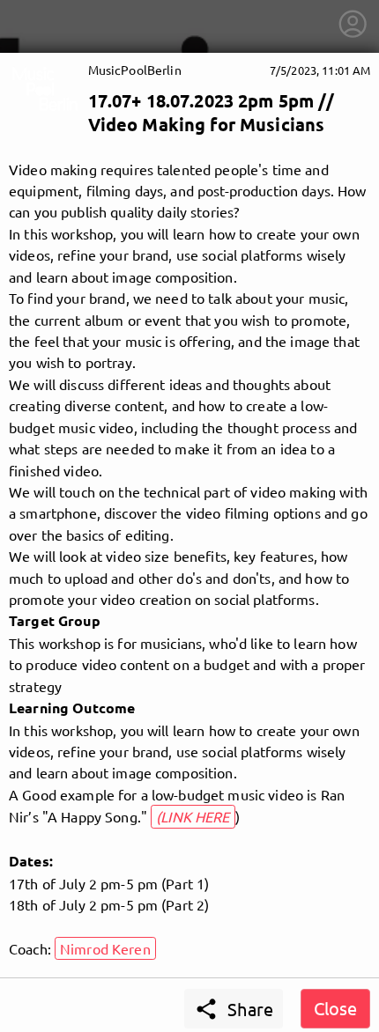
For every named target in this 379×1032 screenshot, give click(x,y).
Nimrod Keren (105, 948)
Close (335, 1008)
